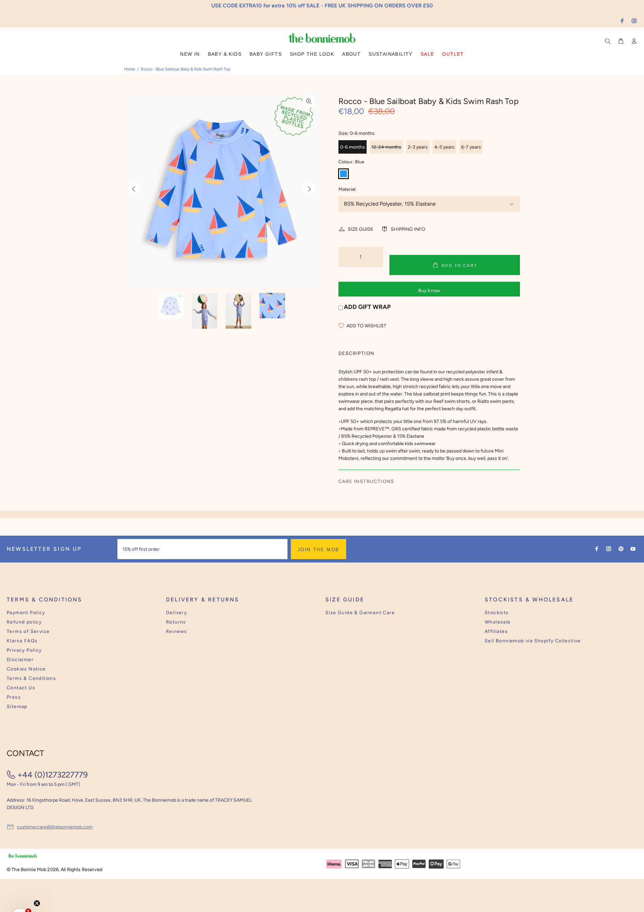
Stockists (497, 612)
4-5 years (444, 147)
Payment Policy (26, 612)
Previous (133, 188)
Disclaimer (20, 659)
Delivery (176, 612)
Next (309, 188)
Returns (176, 622)
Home (129, 69)
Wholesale (498, 622)
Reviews (176, 631)
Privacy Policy (24, 650)
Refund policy (24, 622)
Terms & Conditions (31, 678)
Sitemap (17, 706)
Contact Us (21, 688)
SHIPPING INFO (408, 229)
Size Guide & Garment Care (360, 612)
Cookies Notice (26, 669)
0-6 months (352, 147)
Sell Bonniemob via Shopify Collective (533, 641)
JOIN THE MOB (318, 549)
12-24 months (386, 147)
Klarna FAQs (22, 641)
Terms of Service (28, 631)
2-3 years (418, 147)
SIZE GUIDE (360, 229)
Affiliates (496, 631)
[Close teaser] (37, 899)
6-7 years (471, 147)
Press (14, 697)
